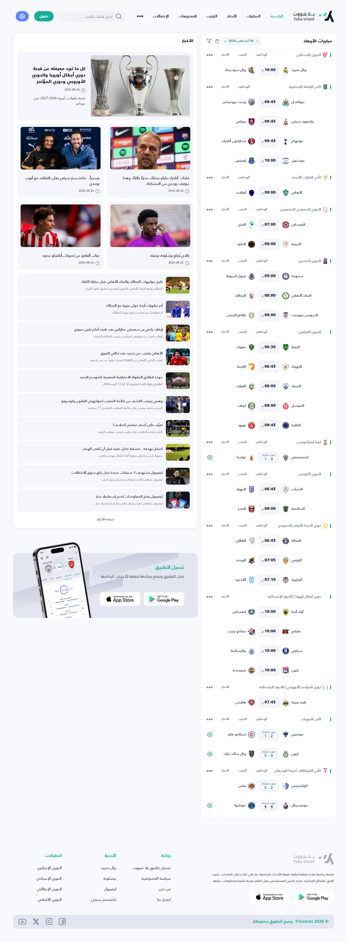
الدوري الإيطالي (49, 888)
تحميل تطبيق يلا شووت (152, 867)
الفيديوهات (188, 16)
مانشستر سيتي (103, 899)
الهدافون (261, 54)
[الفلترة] (209, 41)
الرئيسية (276, 16)
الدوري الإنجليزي (49, 867)
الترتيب (212, 16)
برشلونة (109, 878)
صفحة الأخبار (105, 519)
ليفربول (110, 888)
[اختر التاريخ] (257, 41)
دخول (44, 16)
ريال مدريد (108, 867)
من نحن (165, 888)
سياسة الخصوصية (156, 878)
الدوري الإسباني (49, 878)
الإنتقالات (161, 16)
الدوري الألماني (50, 899)
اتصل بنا (164, 899)
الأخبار (232, 16)
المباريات (253, 16)
